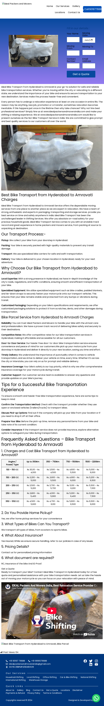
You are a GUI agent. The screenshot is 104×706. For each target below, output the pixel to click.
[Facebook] (85, 661)
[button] (96, 698)
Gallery (76, 6)
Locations (60, 12)
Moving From (70, 47)
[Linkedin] (90, 664)
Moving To (87, 47)
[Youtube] (96, 664)
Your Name (72, 34)
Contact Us (74, 12)
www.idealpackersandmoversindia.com (64, 111)
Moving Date (86, 34)
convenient (72, 96)
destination (12, 96)
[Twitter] (90, 661)
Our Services (62, 6)
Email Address (86, 60)
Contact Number (71, 60)
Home (50, 6)
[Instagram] (96, 661)
